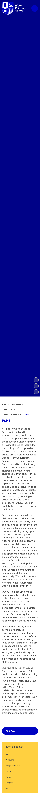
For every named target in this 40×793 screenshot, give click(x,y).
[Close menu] (34, 8)
